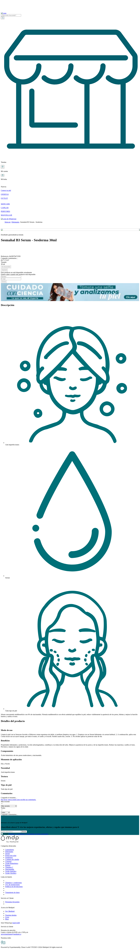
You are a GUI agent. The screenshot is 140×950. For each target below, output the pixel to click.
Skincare (8, 222)
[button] (70, 185)
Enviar (24, 831)
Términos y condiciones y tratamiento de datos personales (28, 834)
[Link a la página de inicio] (2, 222)
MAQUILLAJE (6, 215)
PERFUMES (5, 211)
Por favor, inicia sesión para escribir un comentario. (18, 800)
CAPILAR (5, 208)
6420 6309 (16, 923)
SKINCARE (5, 204)
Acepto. (26, 834)
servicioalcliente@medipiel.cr (11, 934)
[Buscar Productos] (2, 17)
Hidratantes (15, 222)
